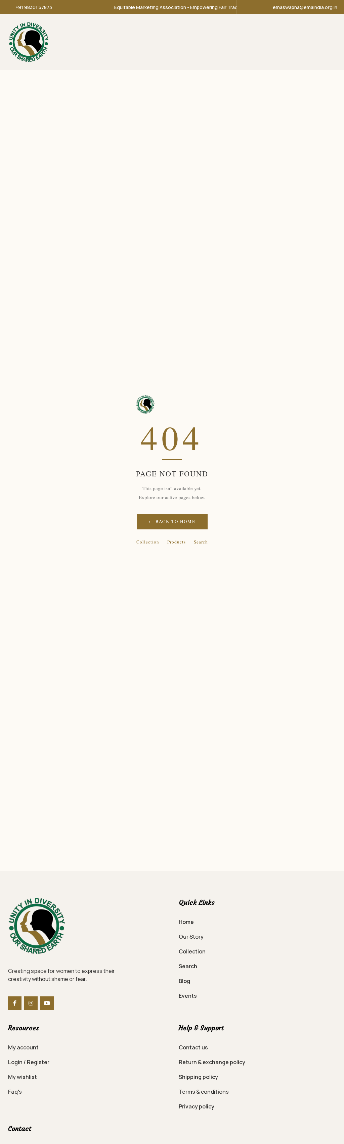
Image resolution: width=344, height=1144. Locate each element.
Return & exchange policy (212, 1062)
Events (188, 995)
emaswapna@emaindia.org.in (305, 7)
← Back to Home (172, 521)
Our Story (191, 936)
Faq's (15, 1091)
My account (23, 1047)
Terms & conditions (204, 1091)
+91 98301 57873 (33, 7)
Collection (147, 542)
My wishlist (22, 1077)
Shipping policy (198, 1077)
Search (201, 542)
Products (176, 542)
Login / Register (28, 1062)
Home (186, 922)
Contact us (193, 1047)
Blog (184, 981)
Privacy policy (196, 1106)
